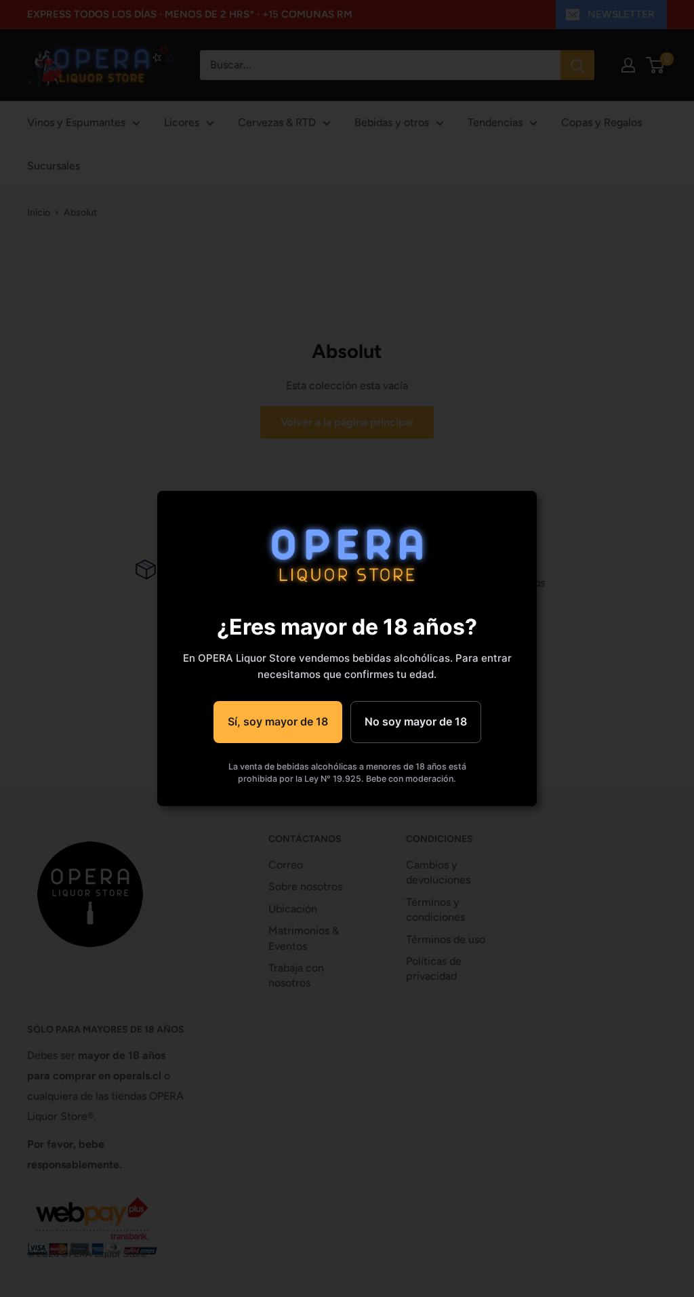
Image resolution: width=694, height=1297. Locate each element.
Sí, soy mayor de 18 (278, 721)
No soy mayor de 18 (416, 721)
